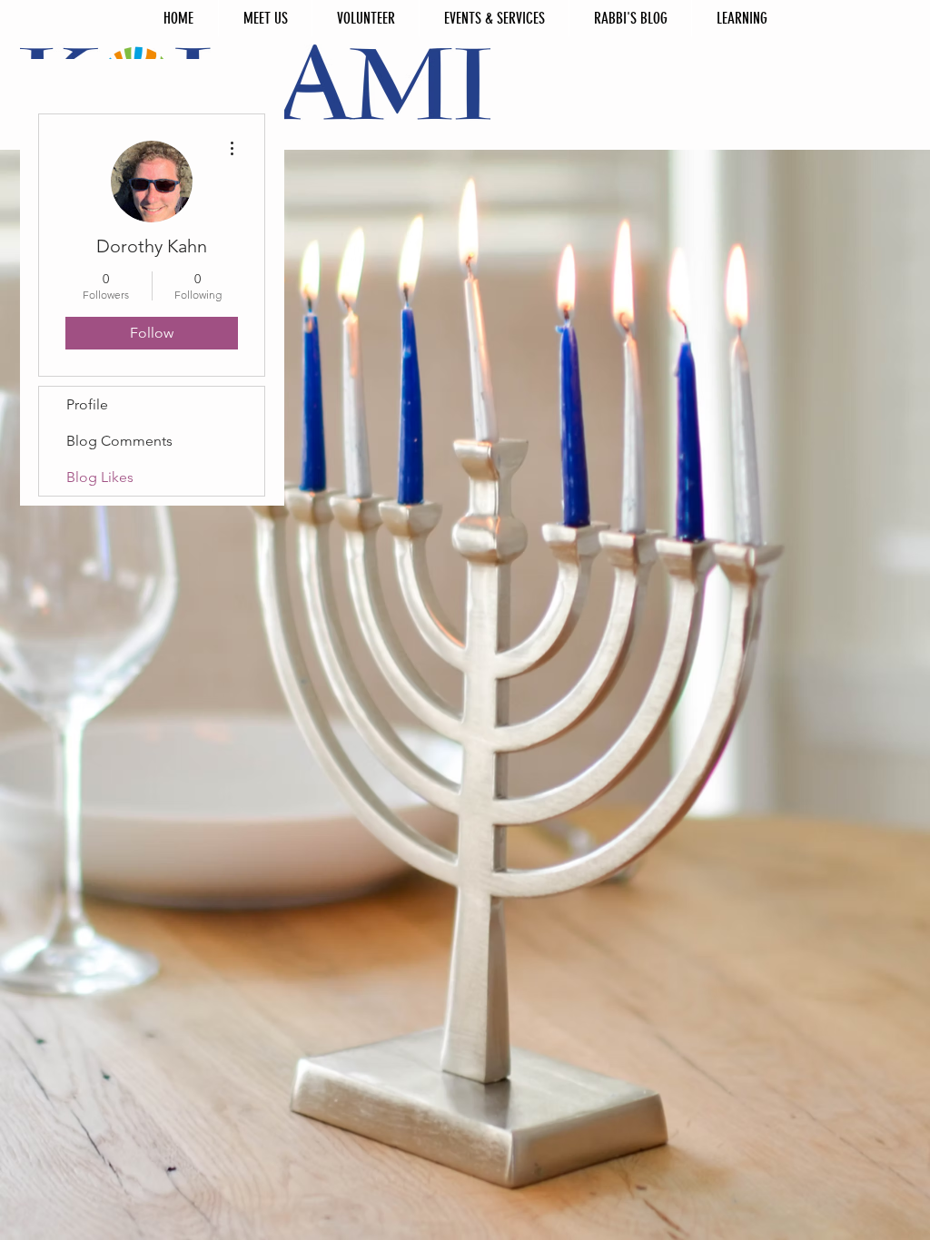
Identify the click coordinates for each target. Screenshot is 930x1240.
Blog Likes (100, 477)
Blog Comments (119, 440)
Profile (87, 404)
